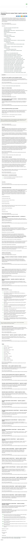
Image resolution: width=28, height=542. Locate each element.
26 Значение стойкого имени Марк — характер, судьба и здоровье (13, 64)
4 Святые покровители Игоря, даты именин (10, 32)
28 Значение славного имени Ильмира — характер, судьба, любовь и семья (14, 67)
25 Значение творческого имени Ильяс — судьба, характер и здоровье (13, 63)
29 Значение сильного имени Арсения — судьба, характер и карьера (13, 68)
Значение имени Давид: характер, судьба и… (8, 537)
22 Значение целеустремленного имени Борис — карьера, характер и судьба (14, 59)
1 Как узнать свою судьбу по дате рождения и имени (11, 27)
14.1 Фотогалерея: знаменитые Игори (11, 49)
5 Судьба (5, 33)
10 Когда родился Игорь (7, 41)
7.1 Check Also (8, 37)
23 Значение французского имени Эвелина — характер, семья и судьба (13, 60)
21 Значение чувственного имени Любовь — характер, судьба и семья (13, 58)
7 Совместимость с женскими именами (9, 36)
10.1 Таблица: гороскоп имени (10, 42)
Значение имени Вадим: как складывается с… (20, 537)
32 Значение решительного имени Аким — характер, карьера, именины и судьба (15, 72)
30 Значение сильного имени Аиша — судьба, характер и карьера (13, 69)
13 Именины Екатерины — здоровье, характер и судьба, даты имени (13, 46)
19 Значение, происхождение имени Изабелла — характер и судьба (13, 55)
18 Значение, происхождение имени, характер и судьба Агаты (12, 54)
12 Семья (5, 45)
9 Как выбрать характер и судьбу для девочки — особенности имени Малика (14, 40)
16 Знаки (5, 51)
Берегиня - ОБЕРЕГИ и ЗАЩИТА (8, 4)
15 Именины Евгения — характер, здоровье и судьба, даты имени (13, 50)
